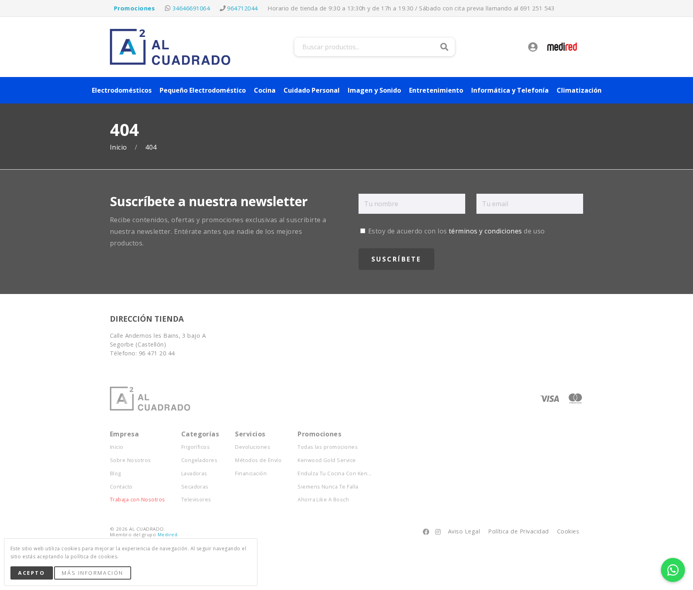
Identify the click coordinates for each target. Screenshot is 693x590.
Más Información (92, 572)
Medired (167, 534)
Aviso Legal (464, 531)
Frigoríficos (195, 447)
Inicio (119, 147)
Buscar (444, 47)
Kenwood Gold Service (327, 460)
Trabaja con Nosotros (137, 499)
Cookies (568, 531)
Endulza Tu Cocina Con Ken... (334, 473)
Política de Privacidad (518, 531)
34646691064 (191, 8)
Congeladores (199, 460)
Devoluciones (252, 447)
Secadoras (195, 486)
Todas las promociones (328, 447)
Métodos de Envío (258, 460)
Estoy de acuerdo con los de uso (456, 231)
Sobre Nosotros (130, 460)
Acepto (31, 572)
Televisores (196, 499)
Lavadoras (194, 473)
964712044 (242, 8)
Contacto (121, 486)
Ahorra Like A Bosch (323, 499)
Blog (115, 473)
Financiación (251, 473)
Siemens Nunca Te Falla (328, 486)
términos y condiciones (485, 231)
